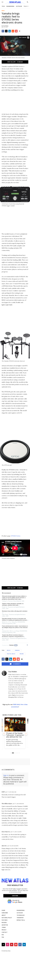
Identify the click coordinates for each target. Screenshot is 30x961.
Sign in (6, 775)
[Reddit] (13, 31)
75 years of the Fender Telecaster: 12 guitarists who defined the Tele (15, 735)
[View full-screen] (28, 38)
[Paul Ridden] (4, 673)
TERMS (4, 927)
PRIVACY (4, 930)
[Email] (19, 31)
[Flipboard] (16, 31)
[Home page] (15, 2)
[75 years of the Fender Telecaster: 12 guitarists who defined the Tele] (15, 724)
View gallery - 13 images (15, 62)
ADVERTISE (5, 925)
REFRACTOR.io (21, 920)
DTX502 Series (15, 536)
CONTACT (4, 932)
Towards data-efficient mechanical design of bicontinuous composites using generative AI (13, 635)
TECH (3, 6)
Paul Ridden (12, 672)
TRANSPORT (20, 917)
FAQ (3, 937)
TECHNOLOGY (21, 915)
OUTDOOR (19, 6)
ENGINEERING (10, 6)
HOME (3, 910)
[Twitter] (6, 31)
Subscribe (15, 896)
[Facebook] (3, 31)
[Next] (26, 733)
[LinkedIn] (9, 31)
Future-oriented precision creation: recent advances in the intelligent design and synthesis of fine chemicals (15, 626)
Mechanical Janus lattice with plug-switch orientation (14, 611)
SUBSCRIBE (5, 913)
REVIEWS (4, 922)
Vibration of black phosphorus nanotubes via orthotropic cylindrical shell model (12, 604)
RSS (3, 934)
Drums (22, 653)
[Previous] (4, 733)
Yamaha (17, 650)
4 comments (17, 664)
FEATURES (4, 920)
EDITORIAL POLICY (7, 917)
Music (3, 10)
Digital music (11, 653)
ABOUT (4, 915)
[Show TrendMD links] (27, 645)
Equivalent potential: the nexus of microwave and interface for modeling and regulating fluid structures (14, 619)
